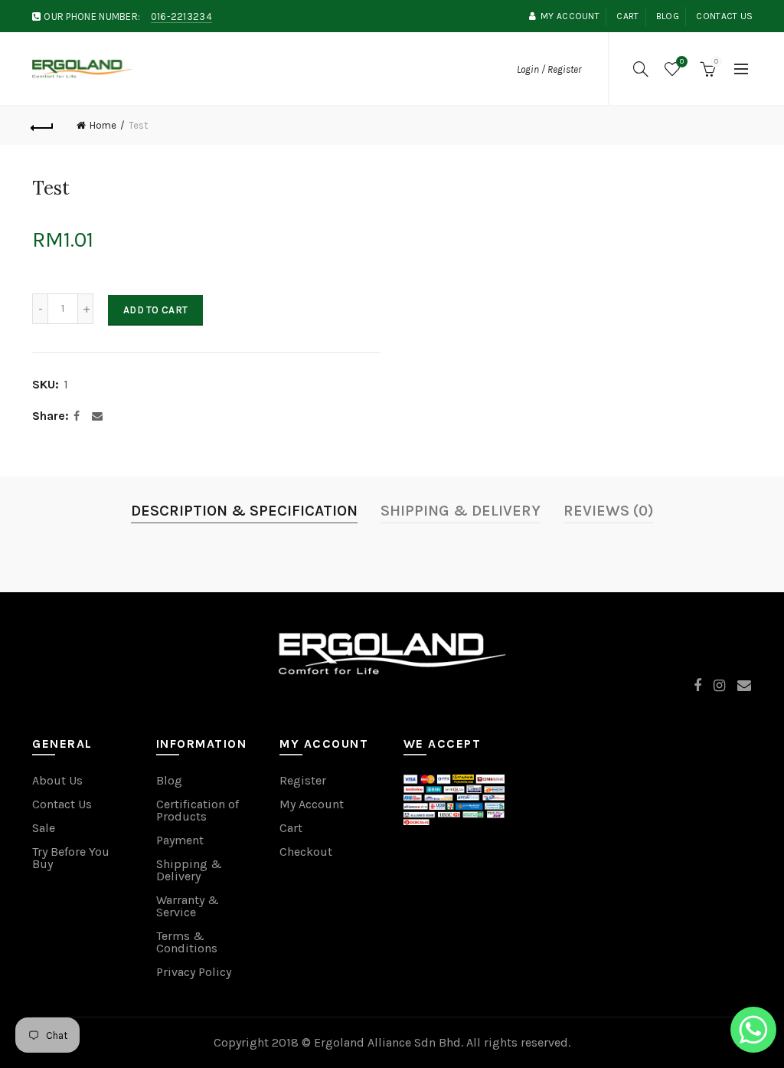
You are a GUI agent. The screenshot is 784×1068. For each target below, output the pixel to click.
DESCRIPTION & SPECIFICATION (244, 510)
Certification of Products (197, 810)
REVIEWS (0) (609, 510)
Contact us (724, 16)
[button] (753, 1032)
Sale (43, 828)
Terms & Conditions (186, 942)
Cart (627, 16)
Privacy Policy (193, 972)
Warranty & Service (187, 906)
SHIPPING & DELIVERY (461, 510)
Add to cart (155, 310)
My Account (311, 804)
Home (103, 125)
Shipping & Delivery (189, 870)
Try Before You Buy (70, 857)
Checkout (305, 851)
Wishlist (682, 61)
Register (302, 780)
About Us (57, 780)
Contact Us (62, 804)
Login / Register (549, 69)
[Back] (43, 125)
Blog (667, 16)
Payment (180, 840)
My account (570, 16)
